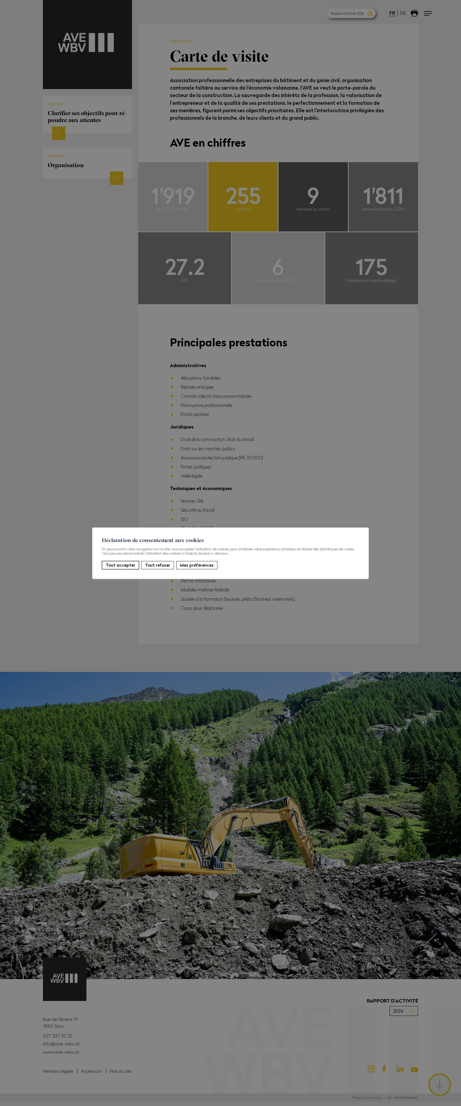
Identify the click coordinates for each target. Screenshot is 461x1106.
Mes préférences (197, 565)
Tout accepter (120, 565)
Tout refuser (157, 565)
